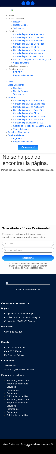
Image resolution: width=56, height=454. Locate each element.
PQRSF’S (17, 72)
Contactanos (13, 393)
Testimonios (18, 28)
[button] (28, 78)
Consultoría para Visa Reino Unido (29, 50)
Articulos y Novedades (19, 66)
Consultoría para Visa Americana (28, 34)
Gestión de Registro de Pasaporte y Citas (32, 60)
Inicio (11, 15)
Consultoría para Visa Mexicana (28, 53)
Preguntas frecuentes (23, 75)
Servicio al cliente (16, 69)
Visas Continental (16, 18)
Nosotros (17, 22)
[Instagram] (28, 3)
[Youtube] (38, 296)
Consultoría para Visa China (26, 47)
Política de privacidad (17, 396)
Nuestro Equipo (20, 25)
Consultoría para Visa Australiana (28, 41)
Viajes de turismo (21, 63)
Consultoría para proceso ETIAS (28, 56)
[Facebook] (23, 3)
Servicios (13, 31)
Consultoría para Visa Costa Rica (28, 44)
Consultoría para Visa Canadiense (29, 37)
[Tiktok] (33, 3)
